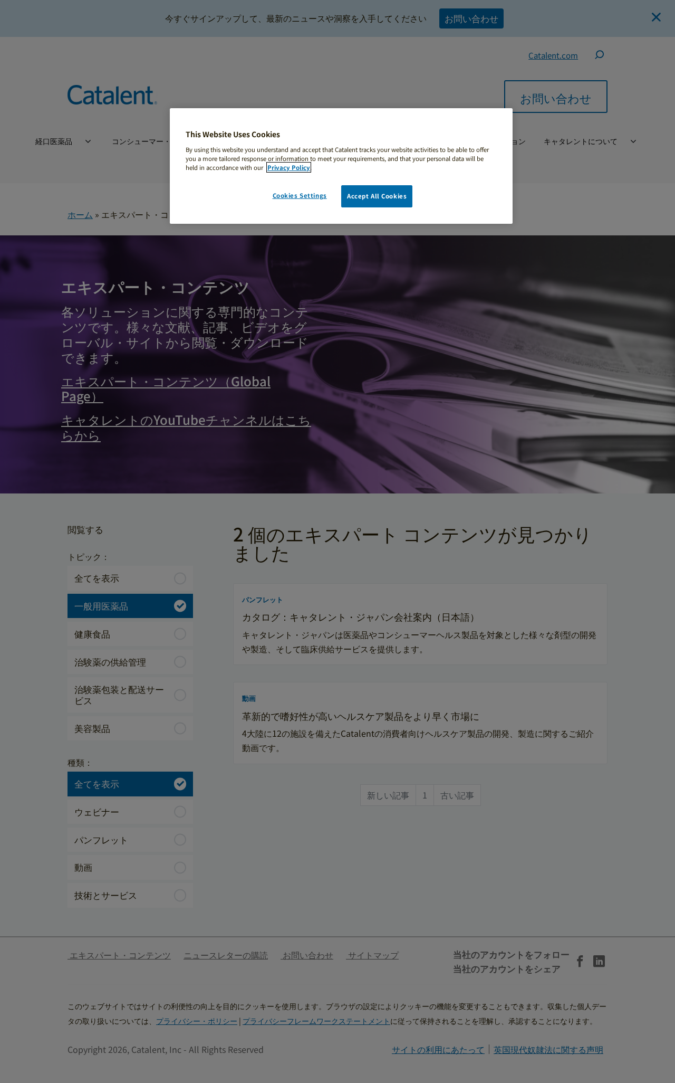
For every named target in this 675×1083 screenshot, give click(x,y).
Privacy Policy (288, 167)
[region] (341, 166)
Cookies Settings (300, 195)
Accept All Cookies (377, 196)
